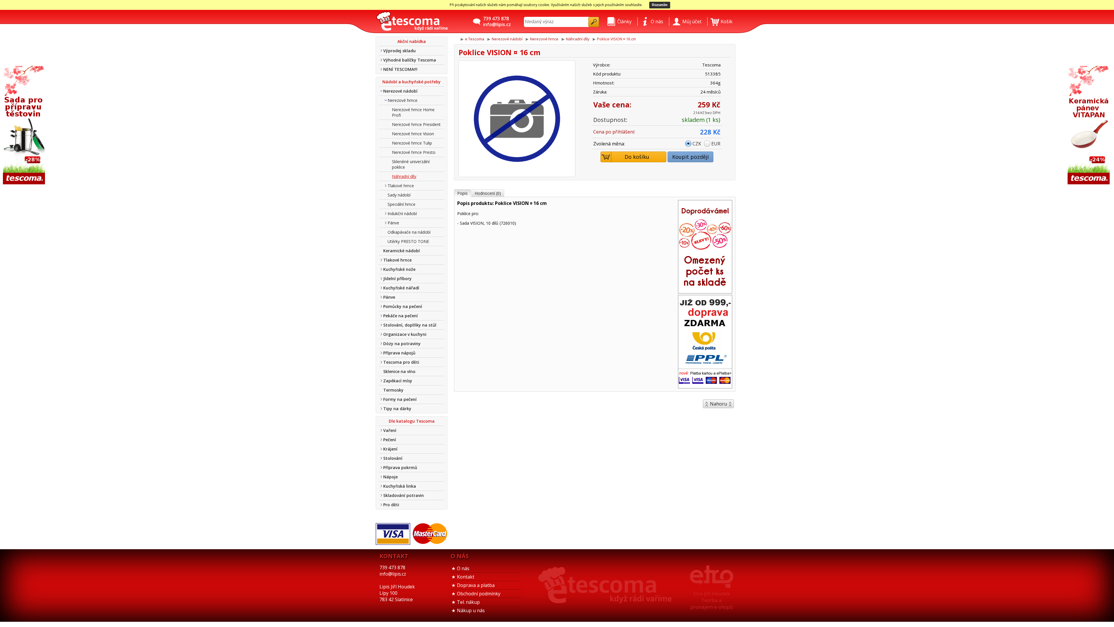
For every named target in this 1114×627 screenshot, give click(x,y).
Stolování (392, 458)
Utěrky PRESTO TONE (408, 241)
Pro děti (391, 504)
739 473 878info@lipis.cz (497, 21)
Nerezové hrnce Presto (413, 152)
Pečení (389, 439)
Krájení (390, 449)
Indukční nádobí (402, 213)
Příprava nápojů (399, 353)
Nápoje (390, 477)
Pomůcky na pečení (402, 306)
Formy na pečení (400, 399)
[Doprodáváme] (705, 291)
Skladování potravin (403, 495)
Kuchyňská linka (399, 486)
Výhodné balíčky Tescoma (409, 60)
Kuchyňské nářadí (401, 288)
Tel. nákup (468, 602)
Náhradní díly (404, 176)
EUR (715, 143)
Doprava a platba (476, 585)
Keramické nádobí (401, 250)
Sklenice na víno (399, 371)
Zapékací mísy (397, 380)
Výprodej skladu (399, 50)
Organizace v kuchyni (404, 334)
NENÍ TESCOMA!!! (400, 69)
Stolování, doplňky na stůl (409, 325)
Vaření (389, 430)
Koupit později (690, 156)
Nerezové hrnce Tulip (412, 143)
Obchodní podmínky (478, 593)
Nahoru (718, 404)
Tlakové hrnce (401, 185)
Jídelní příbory (397, 278)
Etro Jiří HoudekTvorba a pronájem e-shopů (711, 600)
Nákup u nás (471, 610)
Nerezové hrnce (402, 100)
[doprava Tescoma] (705, 386)
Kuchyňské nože (399, 269)
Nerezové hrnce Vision (413, 133)
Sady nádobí (399, 195)
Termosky (393, 390)
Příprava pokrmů (400, 467)
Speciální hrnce (401, 204)
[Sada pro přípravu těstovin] (24, 125)
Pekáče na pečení (400, 315)
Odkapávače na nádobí (409, 232)
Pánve (393, 223)
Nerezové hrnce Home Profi (413, 112)
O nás (463, 568)
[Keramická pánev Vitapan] (1089, 125)
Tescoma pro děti (401, 362)
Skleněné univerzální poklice (411, 164)
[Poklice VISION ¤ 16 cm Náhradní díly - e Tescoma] (412, 21)
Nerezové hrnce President (416, 124)
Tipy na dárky (397, 408)
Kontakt (465, 577)
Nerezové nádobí (400, 91)
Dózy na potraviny (402, 343)
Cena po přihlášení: (614, 132)
